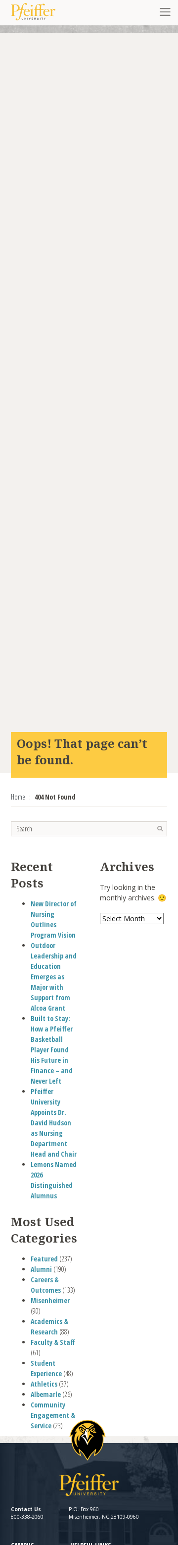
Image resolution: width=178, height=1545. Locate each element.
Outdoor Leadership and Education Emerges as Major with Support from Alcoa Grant (54, 977)
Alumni (41, 1269)
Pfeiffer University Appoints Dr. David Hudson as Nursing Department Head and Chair (54, 1123)
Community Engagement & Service (53, 1415)
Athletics (44, 1384)
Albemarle (46, 1394)
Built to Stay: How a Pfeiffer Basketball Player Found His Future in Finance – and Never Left (52, 1050)
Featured (44, 1258)
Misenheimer (50, 1300)
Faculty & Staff (53, 1342)
